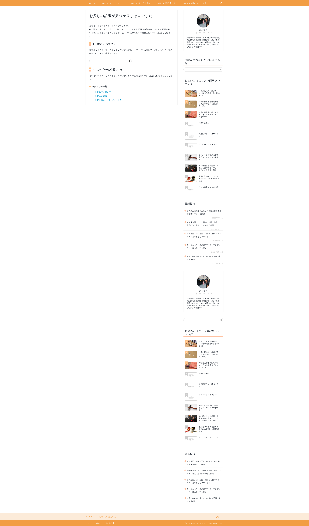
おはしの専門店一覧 (166, 3)
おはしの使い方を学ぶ (140, 3)
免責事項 (109, 523)
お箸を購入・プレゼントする (108, 100)
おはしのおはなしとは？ (112, 3)
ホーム (92, 3)
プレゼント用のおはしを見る (195, 3)
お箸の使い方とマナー (105, 92)
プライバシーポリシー (95, 523)
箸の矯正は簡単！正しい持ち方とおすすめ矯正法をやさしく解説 (204, 212)
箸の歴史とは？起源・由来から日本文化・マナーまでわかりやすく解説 (204, 235)
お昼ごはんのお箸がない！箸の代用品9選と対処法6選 (204, 257)
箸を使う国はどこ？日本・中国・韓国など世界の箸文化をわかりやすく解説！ (204, 223)
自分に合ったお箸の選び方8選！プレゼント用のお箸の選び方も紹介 (204, 246)
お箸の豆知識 (101, 96)
